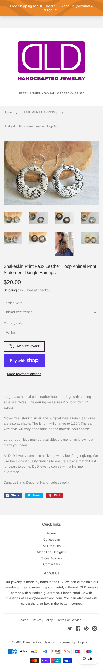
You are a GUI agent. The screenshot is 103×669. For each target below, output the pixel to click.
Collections (51, 539)
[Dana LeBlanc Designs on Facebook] (77, 629)
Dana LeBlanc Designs (39, 642)
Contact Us (51, 564)
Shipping (10, 290)
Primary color (14, 323)
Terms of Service (69, 620)
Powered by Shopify (73, 642)
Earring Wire (13, 303)
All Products (52, 546)
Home (8, 112)
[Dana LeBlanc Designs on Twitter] (69, 629)
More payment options (24, 374)
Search (23, 620)
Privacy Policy (43, 620)
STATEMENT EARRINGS (39, 112)
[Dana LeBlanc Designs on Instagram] (94, 629)
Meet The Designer (51, 552)
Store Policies (51, 558)
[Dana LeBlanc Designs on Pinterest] (86, 629)
